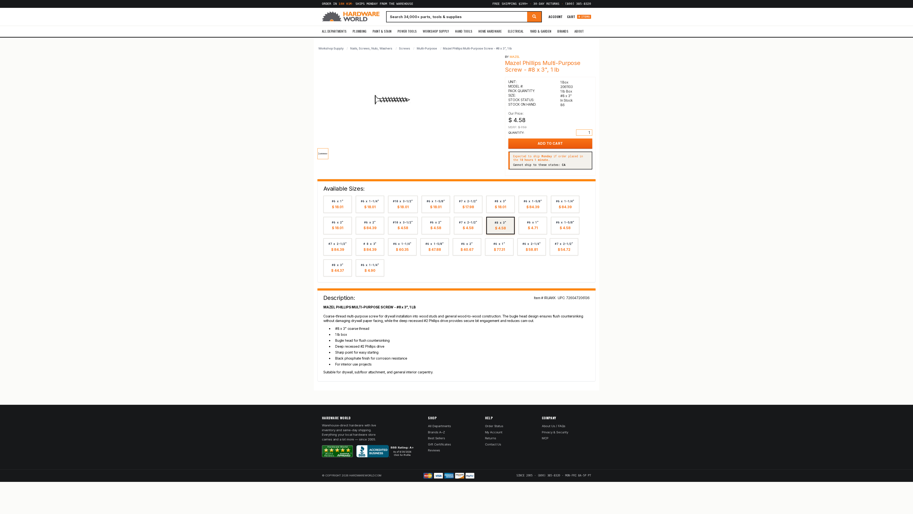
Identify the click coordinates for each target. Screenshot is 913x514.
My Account (493, 432)
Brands (562, 31)
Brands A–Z (436, 432)
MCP (545, 438)
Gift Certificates (439, 444)
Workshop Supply (436, 31)
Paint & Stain (382, 31)
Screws (404, 48)
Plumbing (359, 31)
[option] (337, 204)
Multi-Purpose (427, 48)
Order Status (494, 426)
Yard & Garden (540, 31)
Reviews (434, 450)
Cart (578, 17)
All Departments (334, 31)
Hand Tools (463, 31)
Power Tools (407, 31)
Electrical (516, 31)
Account (556, 16)
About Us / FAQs (553, 426)
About (579, 31)
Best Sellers (436, 438)
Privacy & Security (555, 432)
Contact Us (493, 444)
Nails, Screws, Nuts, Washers (371, 48)
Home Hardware (490, 31)
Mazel (515, 57)
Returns (490, 438)
